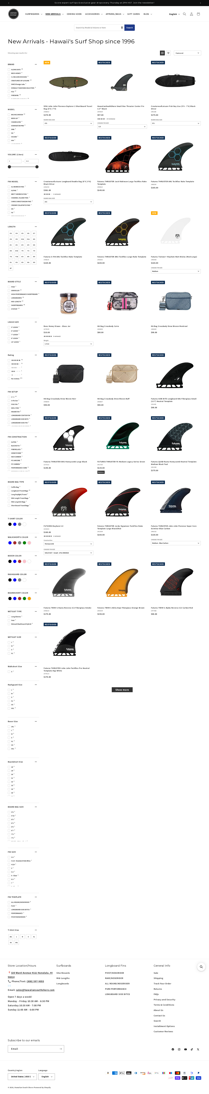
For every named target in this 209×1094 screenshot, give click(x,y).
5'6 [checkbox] (28, 233)
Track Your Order (162, 983)
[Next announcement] (200, 3)
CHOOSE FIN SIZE (103, 123)
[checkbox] (10, 524)
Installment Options (164, 1026)
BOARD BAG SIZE (49, 120)
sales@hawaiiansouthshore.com (35, 990)
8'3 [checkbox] (22, 257)
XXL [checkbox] (16, 942)
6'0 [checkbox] (34, 239)
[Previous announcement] (9, 3)
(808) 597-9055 (35, 981)
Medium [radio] (101, 472)
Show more (122, 689)
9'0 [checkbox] (34, 257)
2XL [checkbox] (11, 937)
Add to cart (68, 99)
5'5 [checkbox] (22, 233)
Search (129, 28)
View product (68, 519)
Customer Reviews (163, 1031)
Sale (156, 972)
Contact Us (159, 1015)
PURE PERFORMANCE (116, 988)
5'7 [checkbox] (34, 233)
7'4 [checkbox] (34, 251)
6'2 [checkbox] (16, 245)
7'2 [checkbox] (28, 251)
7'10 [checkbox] (16, 257)
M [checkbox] (22, 937)
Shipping (158, 978)
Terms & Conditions (164, 1004)
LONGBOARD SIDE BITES (117, 994)
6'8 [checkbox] (11, 251)
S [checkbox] (28, 937)
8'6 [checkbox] (28, 257)
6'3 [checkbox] (22, 245)
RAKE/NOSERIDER (114, 978)
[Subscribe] (60, 1049)
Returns (158, 988)
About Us (158, 1010)
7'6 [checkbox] (11, 257)
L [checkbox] (16, 937)
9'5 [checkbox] (22, 262)
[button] (33, 14)
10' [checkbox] (11, 268)
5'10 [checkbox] (22, 239)
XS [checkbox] (11, 942)
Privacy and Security (164, 999)
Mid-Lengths (63, 978)
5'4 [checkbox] (16, 233)
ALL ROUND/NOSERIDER (117, 983)
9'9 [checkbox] (34, 262)
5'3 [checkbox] (11, 233)
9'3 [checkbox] (16, 262)
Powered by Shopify (42, 1087)
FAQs (156, 994)
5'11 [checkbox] (28, 239)
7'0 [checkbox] (22, 251)
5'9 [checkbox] (16, 239)
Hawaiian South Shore (24, 1087)
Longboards (62, 983)
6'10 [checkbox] (16, 251)
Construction (48, 540)
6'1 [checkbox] (11, 245)
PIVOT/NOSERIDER (114, 972)
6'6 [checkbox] (34, 245)
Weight (46, 340)
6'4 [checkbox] (28, 245)
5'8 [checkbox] (11, 239)
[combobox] (99, 28)
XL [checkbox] (34, 937)
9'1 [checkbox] (11, 262)
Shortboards (63, 972)
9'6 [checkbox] (28, 262)
